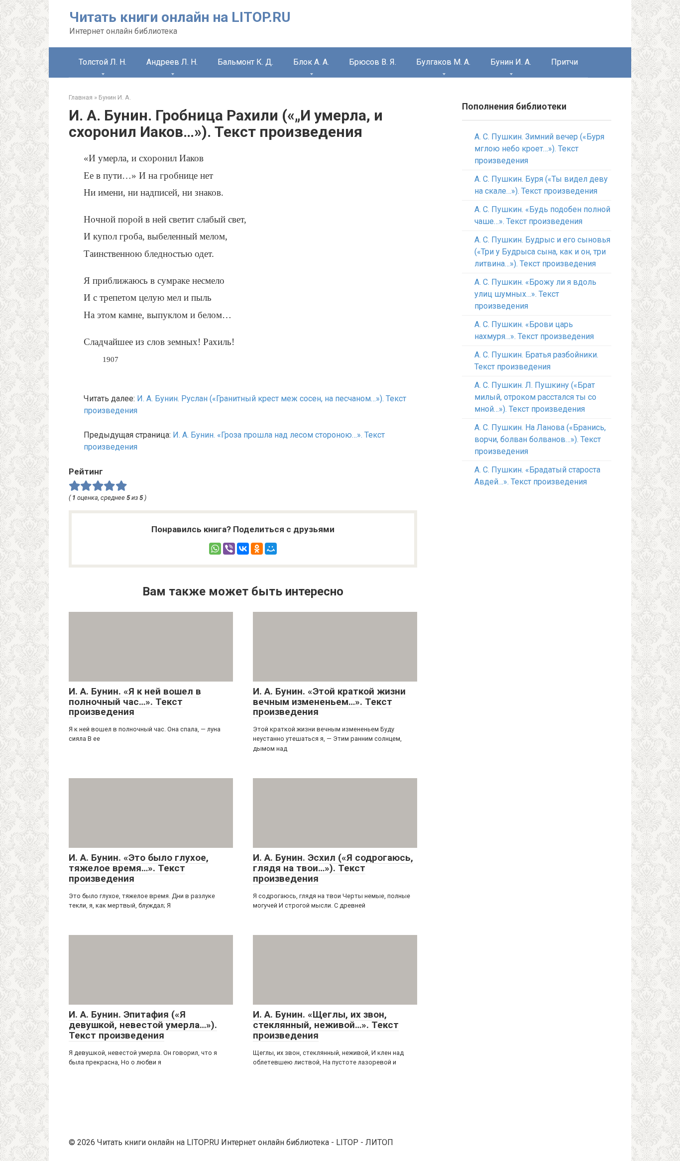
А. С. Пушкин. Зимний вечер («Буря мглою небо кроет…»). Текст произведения (539, 148)
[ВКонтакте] (243, 549)
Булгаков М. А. (443, 62)
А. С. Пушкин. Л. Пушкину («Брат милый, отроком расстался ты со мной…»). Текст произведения (535, 397)
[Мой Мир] (271, 549)
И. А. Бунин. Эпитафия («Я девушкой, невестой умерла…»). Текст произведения (143, 1025)
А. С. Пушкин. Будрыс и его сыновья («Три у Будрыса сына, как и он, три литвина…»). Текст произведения (542, 251)
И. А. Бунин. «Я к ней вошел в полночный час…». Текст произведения (135, 702)
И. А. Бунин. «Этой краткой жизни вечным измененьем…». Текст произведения (329, 702)
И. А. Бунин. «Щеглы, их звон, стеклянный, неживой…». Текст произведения (326, 1025)
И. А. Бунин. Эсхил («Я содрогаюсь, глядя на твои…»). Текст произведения (333, 868)
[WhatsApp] (215, 549)
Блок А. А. (311, 62)
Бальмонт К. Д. (245, 62)
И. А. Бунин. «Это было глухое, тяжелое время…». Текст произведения (139, 868)
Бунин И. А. (510, 62)
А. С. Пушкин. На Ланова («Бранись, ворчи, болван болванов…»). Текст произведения (540, 439)
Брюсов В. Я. (372, 62)
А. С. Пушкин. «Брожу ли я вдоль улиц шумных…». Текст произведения (535, 294)
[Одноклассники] (257, 549)
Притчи (564, 62)
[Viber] (229, 549)
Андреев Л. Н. (172, 62)
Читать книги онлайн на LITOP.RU (180, 17)
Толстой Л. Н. (102, 62)
